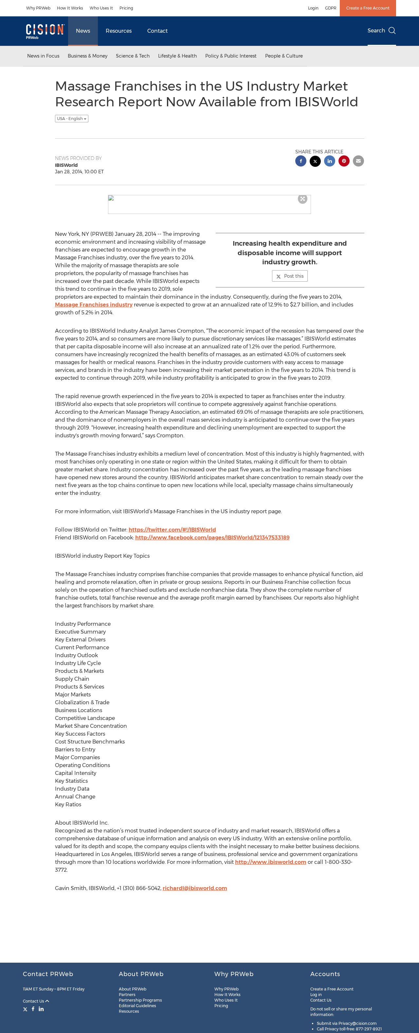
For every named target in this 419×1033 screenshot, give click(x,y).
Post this (293, 276)
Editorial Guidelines (137, 1005)
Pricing (126, 8)
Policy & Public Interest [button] (231, 56)
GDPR (331, 8)
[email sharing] (358, 161)
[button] (209, 198)
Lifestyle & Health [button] (177, 56)
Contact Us (34, 1001)
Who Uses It (101, 8)
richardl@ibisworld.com (195, 888)
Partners (127, 994)
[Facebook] (33, 1009)
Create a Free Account (368, 8)
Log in (316, 994)
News (83, 31)
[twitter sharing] (315, 162)
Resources (119, 31)
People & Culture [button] (284, 56)
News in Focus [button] (43, 56)
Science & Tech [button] (133, 56)
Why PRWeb (38, 8)
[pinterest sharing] (344, 161)
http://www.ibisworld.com (270, 862)
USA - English (70, 118)
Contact (157, 31)
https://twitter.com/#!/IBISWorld (172, 530)
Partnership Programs (140, 1000)
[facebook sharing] (300, 161)
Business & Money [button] (87, 56)
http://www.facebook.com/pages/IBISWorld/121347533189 (212, 537)
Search (376, 30)
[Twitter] (26, 1009)
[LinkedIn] (41, 1009)
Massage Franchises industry (94, 305)
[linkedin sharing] (329, 161)
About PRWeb (132, 989)
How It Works (70, 8)
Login (313, 8)
